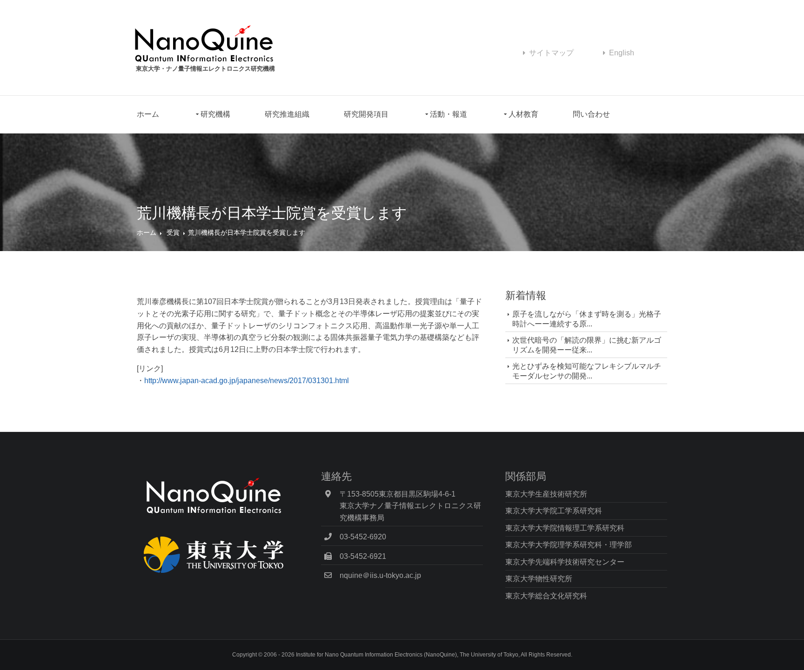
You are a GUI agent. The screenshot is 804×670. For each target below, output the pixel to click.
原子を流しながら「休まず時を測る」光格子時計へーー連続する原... (586, 319)
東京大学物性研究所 (538, 579)
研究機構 (215, 114)
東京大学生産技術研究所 (546, 494)
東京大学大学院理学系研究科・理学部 (568, 545)
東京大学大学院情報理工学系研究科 (564, 528)
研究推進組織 (287, 114)
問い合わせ (591, 114)
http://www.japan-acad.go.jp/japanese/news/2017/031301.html (246, 381)
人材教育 (523, 114)
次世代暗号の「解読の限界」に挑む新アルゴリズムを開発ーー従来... (586, 345)
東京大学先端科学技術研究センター (564, 562)
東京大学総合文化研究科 (546, 596)
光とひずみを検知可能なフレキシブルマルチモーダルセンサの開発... (586, 371)
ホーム (148, 114)
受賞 (173, 232)
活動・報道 (448, 114)
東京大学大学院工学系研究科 (553, 511)
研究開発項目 (366, 114)
